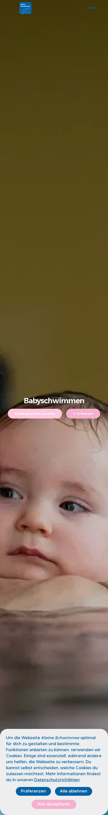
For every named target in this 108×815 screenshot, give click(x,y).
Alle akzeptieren (54, 804)
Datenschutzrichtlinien (57, 779)
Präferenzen (33, 791)
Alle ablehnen (73, 791)
